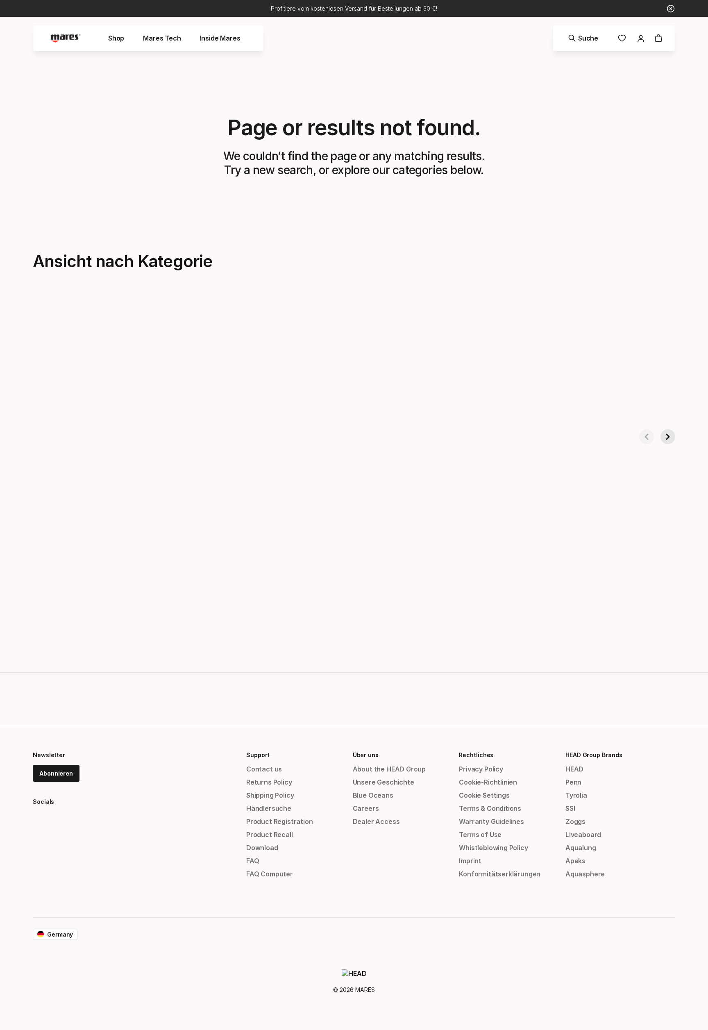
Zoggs (575, 821)
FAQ (252, 861)
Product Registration (279, 821)
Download (262, 848)
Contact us (264, 769)
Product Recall (269, 834)
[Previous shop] (646, 436)
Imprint (470, 861)
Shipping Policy (270, 795)
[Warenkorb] (658, 38)
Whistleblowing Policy (493, 848)
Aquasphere (585, 874)
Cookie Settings (484, 795)
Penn (573, 782)
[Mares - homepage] (66, 38)
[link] (622, 38)
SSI (570, 808)
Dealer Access (376, 821)
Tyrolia (576, 795)
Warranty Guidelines (491, 821)
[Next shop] (667, 436)
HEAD (574, 769)
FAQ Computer (269, 874)
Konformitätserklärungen (499, 874)
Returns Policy (269, 782)
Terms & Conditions (490, 808)
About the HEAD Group (389, 769)
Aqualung (580, 848)
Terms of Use (480, 834)
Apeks (575, 861)
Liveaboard (583, 834)
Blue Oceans (373, 795)
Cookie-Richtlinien (488, 782)
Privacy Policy (481, 769)
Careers (366, 808)
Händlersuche (268, 808)
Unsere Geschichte (383, 782)
